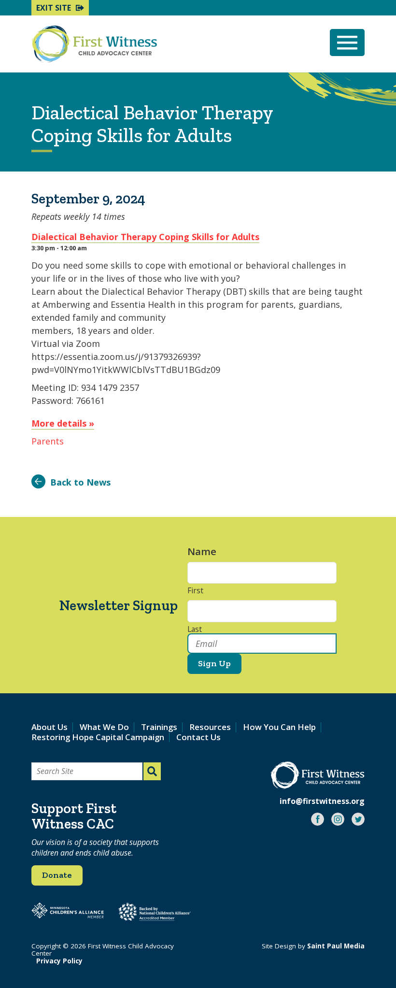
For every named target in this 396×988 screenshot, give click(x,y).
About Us (49, 726)
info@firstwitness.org (322, 801)
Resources (210, 726)
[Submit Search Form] (152, 771)
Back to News (80, 482)
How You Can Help (279, 726)
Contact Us (198, 737)
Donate (57, 875)
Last (194, 629)
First (195, 591)
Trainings (159, 726)
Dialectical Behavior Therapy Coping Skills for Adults (145, 237)
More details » (62, 423)
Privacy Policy (59, 961)
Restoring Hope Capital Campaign (97, 737)
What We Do (104, 726)
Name (206, 551)
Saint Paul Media (336, 946)
